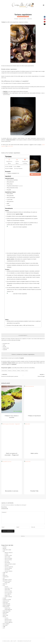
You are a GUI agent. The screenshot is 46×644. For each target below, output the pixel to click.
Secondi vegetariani (8, 622)
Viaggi (4, 626)
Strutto (22, 370)
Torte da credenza (8, 568)
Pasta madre (7, 582)
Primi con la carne (8, 592)
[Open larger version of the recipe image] (35, 163)
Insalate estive (5, 576)
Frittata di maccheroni (34, 415)
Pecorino (14, 370)
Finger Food (5, 572)
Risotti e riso (7, 595)
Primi (4, 585)
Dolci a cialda (7, 556)
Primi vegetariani (8, 593)
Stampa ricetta (36, 174)
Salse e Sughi (5, 615)
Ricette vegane (6, 612)
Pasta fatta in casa (8, 588)
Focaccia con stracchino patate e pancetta (9, 375)
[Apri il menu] (43, 5)
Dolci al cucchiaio (8, 559)
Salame (18, 370)
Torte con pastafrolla (9, 566)
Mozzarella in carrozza (11, 491)
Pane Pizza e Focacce (23, 16)
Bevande (4, 548)
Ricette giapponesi (8, 609)
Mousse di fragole (41, 375)
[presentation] (11, 399)
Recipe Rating (4, 506)
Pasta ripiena (7, 589)
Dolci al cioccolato (8, 558)
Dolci (4, 551)
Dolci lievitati (7, 562)
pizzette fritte (10, 146)
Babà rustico (34, 453)
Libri (4, 578)
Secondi (4, 616)
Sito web (33, 527)
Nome (3, 527)
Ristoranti (5, 613)
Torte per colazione (8, 571)
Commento (4, 512)
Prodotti (4, 598)
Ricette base (5, 602)
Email (18, 527)
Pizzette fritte (34, 491)
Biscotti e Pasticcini (9, 552)
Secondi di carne (8, 619)
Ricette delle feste (6, 603)
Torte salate (5, 625)
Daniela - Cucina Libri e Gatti (20, 18)
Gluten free (5, 575)
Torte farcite (7, 569)
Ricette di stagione (6, 605)
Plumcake (7, 565)
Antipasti (4, 546)
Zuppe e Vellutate (8, 596)
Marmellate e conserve (7, 579)
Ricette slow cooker (6, 610)
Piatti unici (5, 583)
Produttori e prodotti (7, 599)
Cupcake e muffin (8, 555)
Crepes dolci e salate (7, 549)
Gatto (4, 573)
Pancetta (9, 370)
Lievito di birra (4, 370)
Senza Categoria (6, 623)
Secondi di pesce (8, 620)
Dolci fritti (7, 561)
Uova (26, 370)
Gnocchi (6, 586)
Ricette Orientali (6, 606)
